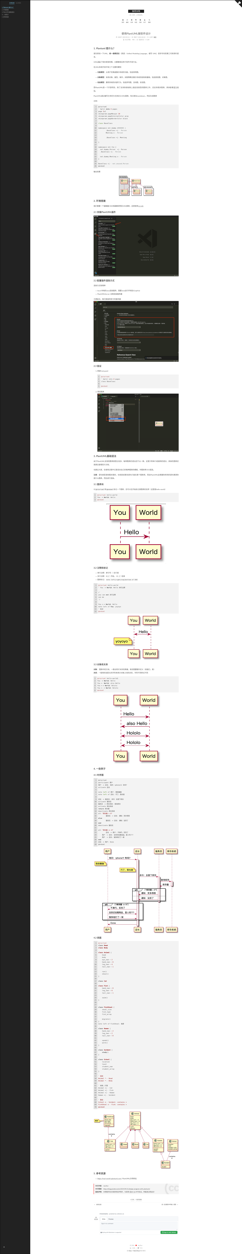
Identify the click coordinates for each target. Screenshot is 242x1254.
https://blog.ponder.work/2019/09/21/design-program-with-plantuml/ (126, 1189)
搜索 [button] (149, 22)
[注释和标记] (178, 567)
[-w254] (136, 637)
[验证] (178, 366)
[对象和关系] (178, 664)
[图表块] (178, 484)
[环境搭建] (177, 200)
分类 (131, 22)
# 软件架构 (139, 1199)
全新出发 (98, 1204)
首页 (123, 22)
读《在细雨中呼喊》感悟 (169, 1204)
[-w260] (136, 729)
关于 (144, 22)
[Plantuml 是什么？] (177, 48)
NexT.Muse (136, 1250)
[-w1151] (136, 246)
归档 (140, 22)
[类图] (178, 937)
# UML (132, 1199)
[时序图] (178, 775)
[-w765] (136, 891)
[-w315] (136, 534)
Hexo (130, 1250)
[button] (4, 1247)
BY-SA (133, 1192)
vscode (140, 206)
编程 (127, 22)
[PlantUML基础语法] (177, 456)
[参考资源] (177, 1173)
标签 (136, 22)
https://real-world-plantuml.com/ (109, 1179)
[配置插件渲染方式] (178, 280)
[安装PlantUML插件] (178, 212)
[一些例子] (177, 768)
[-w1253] (136, 1140)
